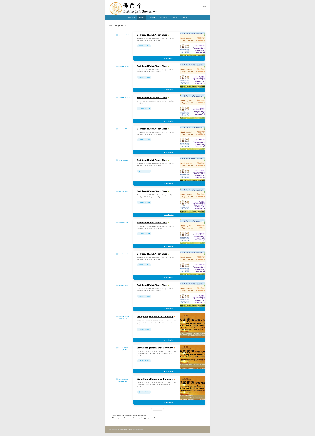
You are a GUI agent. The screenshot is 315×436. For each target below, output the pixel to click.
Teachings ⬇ (163, 17)
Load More (157, 408)
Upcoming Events (117, 25)
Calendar (184, 17)
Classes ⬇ (152, 17)
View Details (168, 58)
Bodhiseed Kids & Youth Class (152, 35)
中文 (204, 7)
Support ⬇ (174, 17)
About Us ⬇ (131, 17)
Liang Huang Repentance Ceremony (155, 316)
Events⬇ (141, 17)
